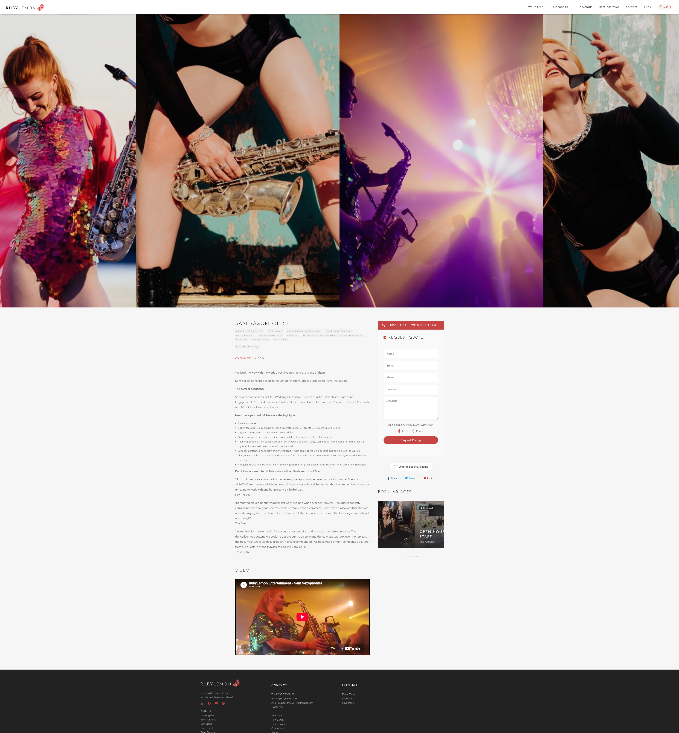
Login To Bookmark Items (413, 466)
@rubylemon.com (287, 698)
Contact (632, 7)
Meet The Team (609, 7)
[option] (441, 160)
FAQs (647, 7)
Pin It (429, 478)
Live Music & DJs (247, 347)
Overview (243, 358)
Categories (560, 7)
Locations (585, 7)
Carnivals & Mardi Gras (304, 331)
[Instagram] (202, 703)
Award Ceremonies (249, 331)
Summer (241, 340)
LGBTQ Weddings (270, 336)
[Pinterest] (223, 703)
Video (259, 358)
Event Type (535, 7)
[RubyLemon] (25, 7)
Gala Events (245, 336)
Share (393, 478)
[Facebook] (209, 703)
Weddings (280, 340)
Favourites (348, 702)
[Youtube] (216, 703)
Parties (292, 336)
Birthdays (275, 331)
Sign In (667, 6)
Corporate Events (339, 331)
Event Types (349, 694)
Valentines (260, 340)
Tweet (412, 478)
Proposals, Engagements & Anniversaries (333, 336)
